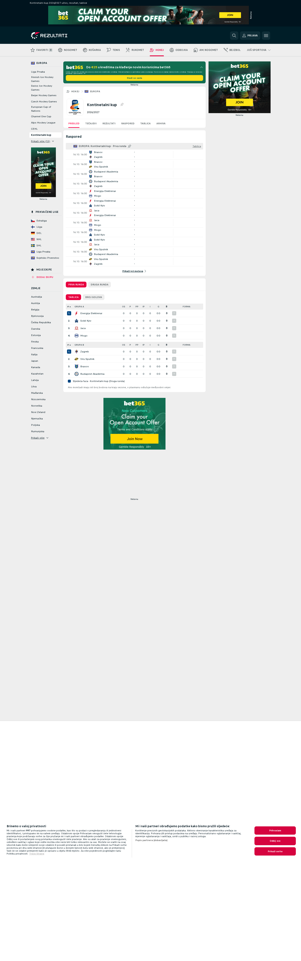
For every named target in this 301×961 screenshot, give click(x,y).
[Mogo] (76, 336)
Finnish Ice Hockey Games (42, 79)
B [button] (166, 306)
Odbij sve (275, 840)
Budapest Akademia (92, 374)
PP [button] (137, 306)
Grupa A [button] (79, 306)
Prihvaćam (275, 830)
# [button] (68, 306)
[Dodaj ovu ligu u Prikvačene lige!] (122, 104)
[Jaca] (76, 328)
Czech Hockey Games (44, 101)
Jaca (83, 328)
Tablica (145, 123)
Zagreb (84, 351)
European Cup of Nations (41, 108)
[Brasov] (76, 366)
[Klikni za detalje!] (134, 154)
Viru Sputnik (87, 359)
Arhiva (160, 123)
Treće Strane (36, 853)
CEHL (34, 128)
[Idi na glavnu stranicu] (59, 35)
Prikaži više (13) (40, 141)
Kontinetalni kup (41, 135)
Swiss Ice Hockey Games (41, 87)
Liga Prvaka (38, 71)
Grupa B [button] (79, 344)
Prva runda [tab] (76, 284)
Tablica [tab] (73, 297)
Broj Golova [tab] (93, 297)
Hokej (75, 91)
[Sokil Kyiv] (76, 321)
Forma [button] (186, 306)
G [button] (158, 306)
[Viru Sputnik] (76, 359)
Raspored (127, 123)
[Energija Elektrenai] (76, 313)
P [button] (130, 306)
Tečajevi (91, 123)
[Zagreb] (76, 351)
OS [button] (123, 306)
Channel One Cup (41, 116)
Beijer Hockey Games (43, 95)
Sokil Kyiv (85, 320)
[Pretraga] (234, 35)
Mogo (84, 335)
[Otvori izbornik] (266, 35)
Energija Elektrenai (91, 313)
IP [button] (144, 306)
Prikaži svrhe (275, 851)
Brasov (84, 366)
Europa (95, 91)
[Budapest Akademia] (76, 374)
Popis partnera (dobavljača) (151, 840)
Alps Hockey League (43, 122)
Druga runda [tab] (99, 284)
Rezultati (108, 123)
